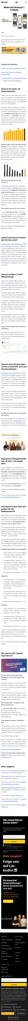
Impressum (18, 939)
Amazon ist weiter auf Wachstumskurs (13, 68)
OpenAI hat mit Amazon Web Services (12, 244)
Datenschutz (8, 845)
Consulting (4, 942)
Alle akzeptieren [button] (7, 1013)
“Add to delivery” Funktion (17, 770)
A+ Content (4, 959)
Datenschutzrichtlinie (5, 1001)
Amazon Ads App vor (17, 795)
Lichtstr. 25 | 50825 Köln (10, 897)
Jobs (16, 958)
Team (16, 955)
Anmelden (14, 841)
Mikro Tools (4, 972)
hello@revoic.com (8, 892)
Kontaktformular (8, 901)
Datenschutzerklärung (16, 846)
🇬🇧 (16, 2)
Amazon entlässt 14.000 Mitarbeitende (13, 78)
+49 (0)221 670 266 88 (10, 894)
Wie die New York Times (8, 373)
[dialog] (14, 1003)
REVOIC (4, 2)
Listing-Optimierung (6, 956)
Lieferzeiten (4, 776)
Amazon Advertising (6, 939)
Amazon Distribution (6, 948)
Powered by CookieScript (14, 1019)
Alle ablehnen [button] (21, 1013)
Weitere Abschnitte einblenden (12, 81)
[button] (14, 1017)
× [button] (26, 987)
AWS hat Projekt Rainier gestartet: (11, 787)
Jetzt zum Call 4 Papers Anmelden (11, 749)
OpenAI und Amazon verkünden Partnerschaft (11, 73)
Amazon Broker (5, 945)
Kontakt (17, 947)
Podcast (17, 961)
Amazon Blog (18, 421)
